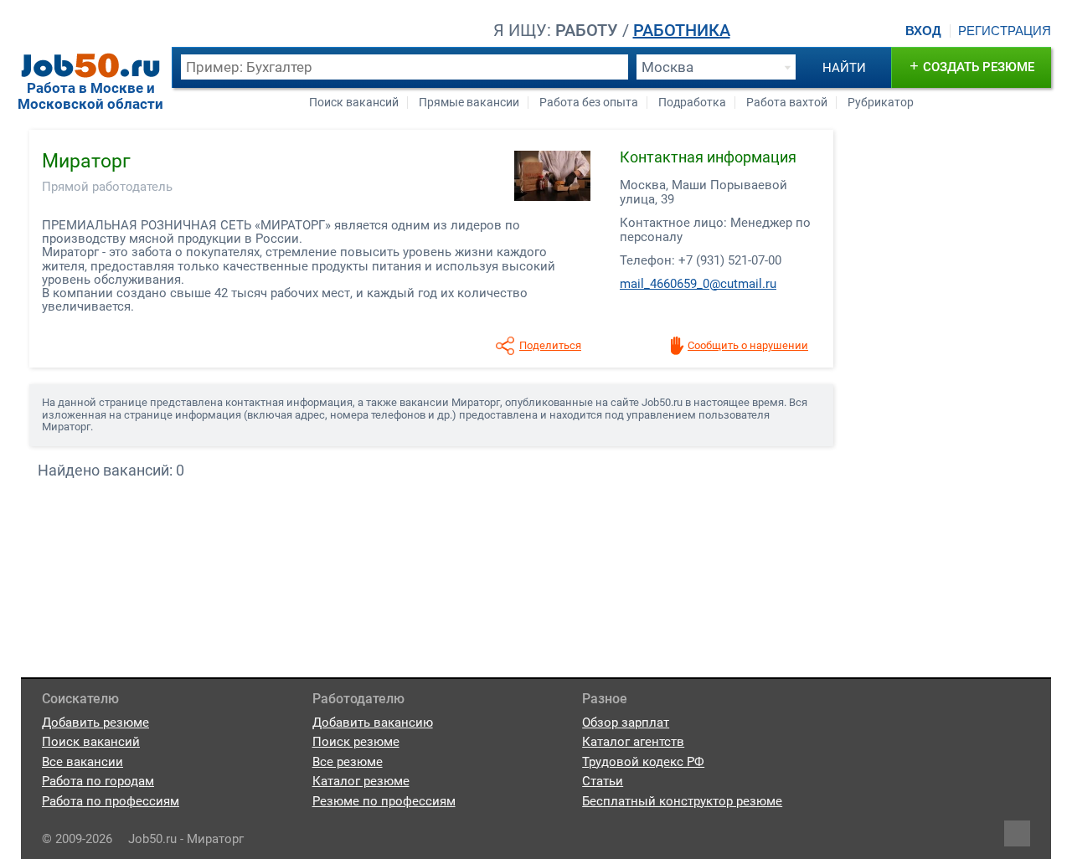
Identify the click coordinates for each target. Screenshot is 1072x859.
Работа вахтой (786, 102)
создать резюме (972, 66)
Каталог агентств (633, 741)
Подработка (692, 102)
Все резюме (347, 761)
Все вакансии (82, 761)
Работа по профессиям (110, 801)
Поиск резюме (355, 741)
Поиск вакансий (354, 102)
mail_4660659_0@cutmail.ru (698, 283)
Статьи (602, 781)
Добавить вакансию (372, 722)
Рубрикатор (881, 102)
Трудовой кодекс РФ (643, 761)
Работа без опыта (588, 102)
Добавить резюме (95, 722)
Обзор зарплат (625, 722)
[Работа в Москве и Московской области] (90, 65)
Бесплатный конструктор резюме (682, 801)
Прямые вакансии (469, 102)
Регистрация (1004, 31)
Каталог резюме (361, 781)
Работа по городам (98, 781)
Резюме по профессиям (384, 801)
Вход (923, 31)
